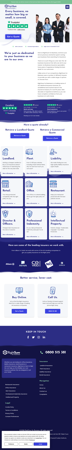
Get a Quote (19, 311)
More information (8, 173)
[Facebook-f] (28, 337)
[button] (67, 7)
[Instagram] (38, 337)
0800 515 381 (53, 311)
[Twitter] (33, 337)
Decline (26, 444)
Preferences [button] (32, 440)
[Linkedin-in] (44, 337)
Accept (40, 444)
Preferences (11, 444)
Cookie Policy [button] (39, 438)
